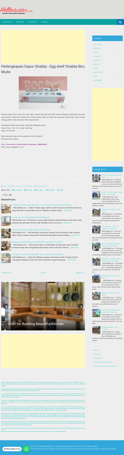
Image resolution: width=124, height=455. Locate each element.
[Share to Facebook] (10, 195)
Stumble (50, 190)
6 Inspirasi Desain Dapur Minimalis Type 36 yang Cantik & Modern (38, 254)
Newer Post (6, 273)
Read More (68, 210)
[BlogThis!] (6, 195)
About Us (96, 350)
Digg (61, 190)
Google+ (39, 190)
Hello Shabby (93, 446)
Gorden (95, 76)
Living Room (7, 22)
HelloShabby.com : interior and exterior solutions (58, 446)
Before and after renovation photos (104, 366)
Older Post (80, 273)
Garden (95, 68)
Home (43, 273)
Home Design (97, 44)
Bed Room (20, 22)
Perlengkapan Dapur (40, 186)
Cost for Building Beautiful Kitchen (32, 324)
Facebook (18, 190)
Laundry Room (98, 72)
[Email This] (3, 195)
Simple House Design (108, 449)
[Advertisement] (43, 47)
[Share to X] (8, 195)
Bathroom (33, 22)
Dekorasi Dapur (21, 186)
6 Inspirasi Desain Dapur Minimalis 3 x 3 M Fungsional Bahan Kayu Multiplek (41, 205)
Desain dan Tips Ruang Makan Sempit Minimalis (31, 217)
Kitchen (44, 22)
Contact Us (97, 354)
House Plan (97, 48)
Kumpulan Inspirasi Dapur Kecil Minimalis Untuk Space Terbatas (37, 242)
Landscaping (97, 80)
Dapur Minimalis (9, 186)
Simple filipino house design (102, 362)
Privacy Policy (97, 358)
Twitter (29, 190)
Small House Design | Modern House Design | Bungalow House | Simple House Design (66, 449)
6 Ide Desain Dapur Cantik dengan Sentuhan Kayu (31, 230)
